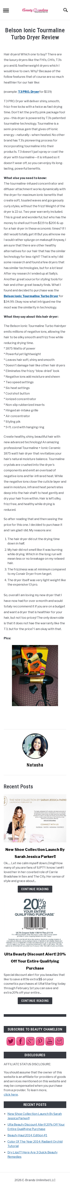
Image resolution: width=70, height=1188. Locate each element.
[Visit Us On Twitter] (11, 1045)
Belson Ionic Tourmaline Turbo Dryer (31, 296)
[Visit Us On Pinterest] (40, 1045)
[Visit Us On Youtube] (50, 1045)
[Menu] (6, 11)
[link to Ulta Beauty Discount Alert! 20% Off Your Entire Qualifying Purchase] (35, 923)
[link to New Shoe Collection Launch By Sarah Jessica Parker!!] (35, 818)
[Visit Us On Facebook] (20, 1045)
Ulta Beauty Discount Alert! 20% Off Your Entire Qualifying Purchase (35, 961)
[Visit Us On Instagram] (59, 1045)
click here (11, 1094)
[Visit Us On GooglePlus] (30, 1045)
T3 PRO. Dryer (28, 91)
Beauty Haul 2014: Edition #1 (27, 1135)
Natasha (35, 765)
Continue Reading (35, 889)
